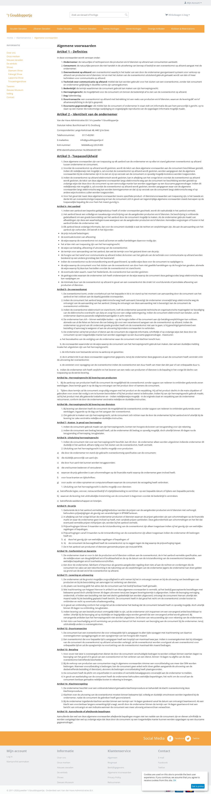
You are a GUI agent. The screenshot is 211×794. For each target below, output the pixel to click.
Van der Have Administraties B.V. (77, 790)
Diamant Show (15, 70)
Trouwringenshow (17, 81)
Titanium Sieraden (87, 28)
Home (10, 37)
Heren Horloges (133, 28)
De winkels (12, 63)
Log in (10, 756)
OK (174, 780)
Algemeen (112, 757)
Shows (10, 67)
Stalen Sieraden (64, 28)
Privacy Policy (114, 777)
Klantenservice (23, 37)
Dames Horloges (111, 28)
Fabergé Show (15, 74)
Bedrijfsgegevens (116, 767)
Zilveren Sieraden (41, 28)
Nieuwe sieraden (15, 59)
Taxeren (11, 86)
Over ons (11, 52)
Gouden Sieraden (18, 28)
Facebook (179, 738)
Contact (10, 97)
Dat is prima (198, 786)
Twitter (195, 738)
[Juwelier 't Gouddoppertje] (19, 15)
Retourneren (114, 782)
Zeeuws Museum (15, 89)
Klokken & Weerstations (183, 28)
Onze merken (13, 56)
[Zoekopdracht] (126, 15)
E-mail (161, 757)
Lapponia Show (15, 77)
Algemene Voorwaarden (119, 772)
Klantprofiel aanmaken (18, 761)
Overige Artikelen (156, 28)
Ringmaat (112, 762)
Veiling (10, 93)
